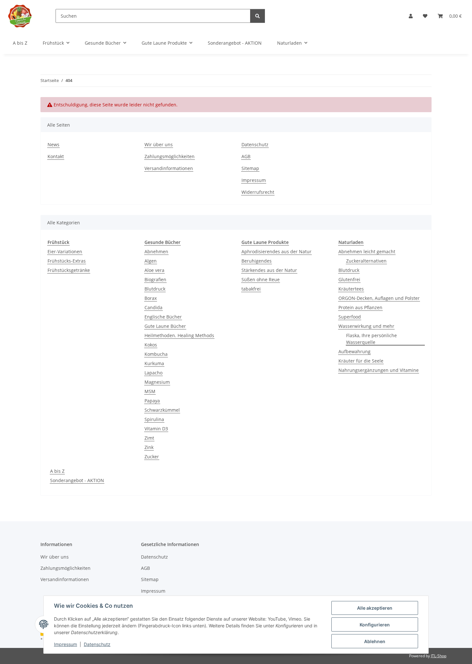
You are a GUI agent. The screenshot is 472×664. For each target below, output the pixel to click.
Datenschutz (97, 644)
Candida (153, 307)
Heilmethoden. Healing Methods (179, 335)
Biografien (155, 279)
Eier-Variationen (65, 251)
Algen (150, 261)
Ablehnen (374, 641)
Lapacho (153, 373)
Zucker (151, 456)
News (53, 144)
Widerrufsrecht (257, 192)
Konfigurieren (375, 624)
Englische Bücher (163, 317)
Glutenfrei (349, 279)
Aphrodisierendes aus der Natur (276, 251)
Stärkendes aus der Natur (269, 270)
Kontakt (56, 156)
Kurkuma (154, 363)
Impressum (65, 644)
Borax (150, 298)
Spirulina (154, 419)
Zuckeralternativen (366, 261)
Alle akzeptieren (374, 608)
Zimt (149, 438)
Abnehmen (156, 251)
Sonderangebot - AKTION (77, 480)
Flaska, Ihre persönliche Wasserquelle (371, 338)
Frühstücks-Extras (67, 261)
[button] (411, 16)
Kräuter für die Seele (360, 361)
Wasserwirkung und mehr (366, 326)
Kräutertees (351, 289)
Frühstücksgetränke (69, 270)
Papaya (152, 401)
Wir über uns (158, 144)
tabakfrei (251, 289)
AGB (245, 156)
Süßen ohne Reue (260, 279)
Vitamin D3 (156, 429)
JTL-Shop (438, 656)
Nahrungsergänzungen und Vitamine (378, 370)
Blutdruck (154, 289)
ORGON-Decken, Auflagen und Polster (379, 298)
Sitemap (250, 168)
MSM (149, 391)
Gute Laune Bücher (165, 326)
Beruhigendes (256, 261)
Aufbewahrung (354, 351)
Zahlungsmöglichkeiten (169, 156)
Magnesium (157, 382)
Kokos (150, 345)
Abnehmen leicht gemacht (366, 251)
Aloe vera (154, 270)
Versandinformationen (168, 168)
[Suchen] (257, 16)
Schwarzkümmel (162, 410)
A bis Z (57, 471)
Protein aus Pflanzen (360, 307)
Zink (148, 447)
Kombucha (156, 354)
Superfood (349, 317)
